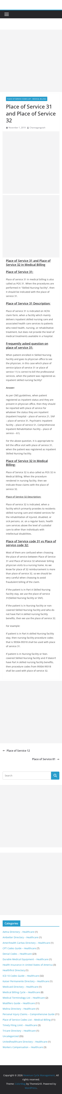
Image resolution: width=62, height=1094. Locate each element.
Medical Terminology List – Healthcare (24, 997)
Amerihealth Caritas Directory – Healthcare (26, 942)
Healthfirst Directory (14, 970)
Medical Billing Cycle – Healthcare (21, 992)
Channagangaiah (37, 127)
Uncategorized (11, 1036)
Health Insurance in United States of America (28, 964)
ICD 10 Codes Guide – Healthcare (21, 975)
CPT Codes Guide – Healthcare (19, 948)
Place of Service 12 (18, 750)
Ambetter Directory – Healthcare (20, 937)
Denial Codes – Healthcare (17, 953)
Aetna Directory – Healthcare (18, 931)
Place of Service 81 (43, 759)
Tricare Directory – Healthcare (19, 1030)
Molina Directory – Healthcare (19, 1008)
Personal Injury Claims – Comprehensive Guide (29, 1014)
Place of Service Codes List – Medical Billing (27, 1019)
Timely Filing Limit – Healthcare (20, 1025)
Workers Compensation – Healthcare (23, 1047)
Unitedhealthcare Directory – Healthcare (25, 1041)
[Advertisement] (31, 61)
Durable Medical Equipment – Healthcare (25, 959)
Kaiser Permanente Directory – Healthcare (26, 981)
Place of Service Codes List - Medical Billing (26, 99)
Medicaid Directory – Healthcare (20, 986)
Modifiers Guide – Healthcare (19, 1003)
